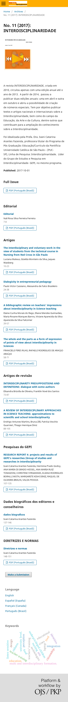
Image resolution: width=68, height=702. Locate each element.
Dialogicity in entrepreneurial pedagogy (27, 281)
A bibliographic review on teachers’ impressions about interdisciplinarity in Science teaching (32, 306)
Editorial (8, 214)
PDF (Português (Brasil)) (21, 190)
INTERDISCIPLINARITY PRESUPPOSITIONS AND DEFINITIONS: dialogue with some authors (31, 385)
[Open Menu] (3, 3)
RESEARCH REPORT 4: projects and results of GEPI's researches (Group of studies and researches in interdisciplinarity (30, 458)
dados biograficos (14, 514)
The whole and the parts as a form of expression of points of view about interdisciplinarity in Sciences (32, 342)
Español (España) (15, 600)
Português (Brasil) (15, 611)
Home (6, 11)
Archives (18, 11)
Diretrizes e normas (15, 548)
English (9, 595)
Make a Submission (18, 574)
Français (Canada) (15, 605)
